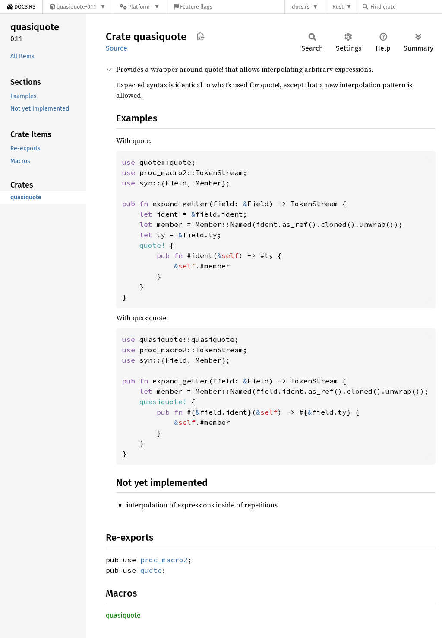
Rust (338, 6)
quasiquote (123, 615)
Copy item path (200, 36)
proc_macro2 (164, 559)
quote (151, 570)
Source (116, 48)
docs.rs (300, 6)
